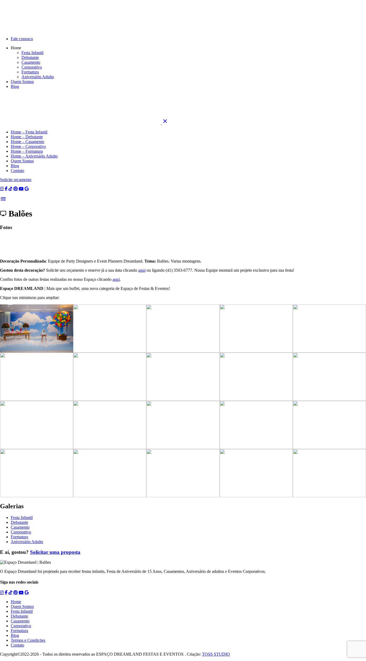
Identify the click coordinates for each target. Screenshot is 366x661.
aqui (141, 270)
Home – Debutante (27, 137)
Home (16, 601)
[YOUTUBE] (21, 188)
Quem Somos (22, 81)
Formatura (30, 72)
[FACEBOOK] (6, 188)
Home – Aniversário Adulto (34, 156)
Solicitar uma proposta (55, 552)
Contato (17, 170)
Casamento (30, 62)
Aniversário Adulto (37, 76)
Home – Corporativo (28, 146)
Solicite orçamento (15, 179)
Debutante (30, 57)
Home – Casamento (27, 141)
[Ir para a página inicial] (81, 123)
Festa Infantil (32, 52)
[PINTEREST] (15, 188)
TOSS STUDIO (216, 654)
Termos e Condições (28, 640)
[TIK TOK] (10, 188)
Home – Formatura (27, 151)
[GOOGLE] (27, 188)
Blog (15, 86)
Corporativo (31, 67)
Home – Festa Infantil (29, 132)
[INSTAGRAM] (2, 188)
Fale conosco (22, 38)
